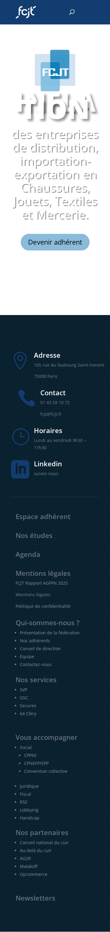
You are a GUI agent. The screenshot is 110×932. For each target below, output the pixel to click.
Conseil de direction (40, 648)
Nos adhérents (35, 640)
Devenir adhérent (55, 241)
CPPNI (30, 755)
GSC (24, 698)
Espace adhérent (43, 516)
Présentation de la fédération (50, 633)
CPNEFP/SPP (36, 763)
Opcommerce (33, 874)
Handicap (29, 818)
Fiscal (25, 794)
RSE (24, 802)
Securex (28, 705)
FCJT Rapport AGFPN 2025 (42, 583)
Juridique (29, 786)
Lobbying (29, 810)
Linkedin (48, 463)
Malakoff (28, 866)
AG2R (25, 858)
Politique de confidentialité (43, 606)
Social (26, 747)
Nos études (34, 535)
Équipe (27, 656)
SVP (23, 690)
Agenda (28, 554)
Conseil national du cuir (44, 842)
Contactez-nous (36, 664)
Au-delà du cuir (36, 850)
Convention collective (46, 771)
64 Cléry (28, 713)
